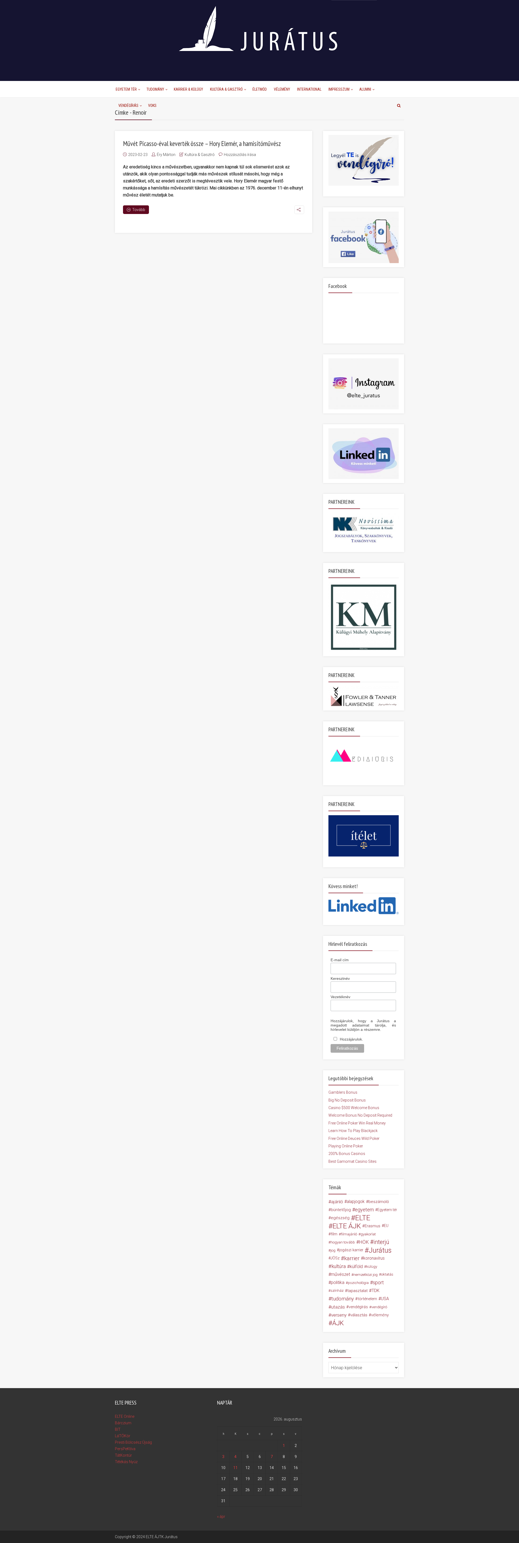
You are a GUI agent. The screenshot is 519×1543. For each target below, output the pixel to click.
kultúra (338, 1266)
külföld (356, 1266)
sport (378, 1282)
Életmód (259, 89)
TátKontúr (123, 1455)
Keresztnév (340, 978)
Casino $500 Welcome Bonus (353, 1108)
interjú (381, 1242)
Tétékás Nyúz (126, 1462)
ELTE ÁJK (346, 1226)
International (309, 89)
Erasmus (372, 1225)
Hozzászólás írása (240, 154)
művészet (340, 1274)
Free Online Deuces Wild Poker (354, 1138)
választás (358, 1315)
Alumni (365, 89)
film (334, 1234)
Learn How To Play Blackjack (353, 1131)
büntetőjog (341, 1209)
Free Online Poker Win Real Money (357, 1123)
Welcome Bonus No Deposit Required (360, 1115)
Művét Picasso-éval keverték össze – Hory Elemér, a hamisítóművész (202, 143)
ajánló (337, 1201)
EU (386, 1225)
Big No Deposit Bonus (347, 1100)
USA (385, 1298)
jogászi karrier (351, 1250)
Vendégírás (128, 105)
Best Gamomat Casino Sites (352, 1161)
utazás (338, 1307)
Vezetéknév (340, 997)
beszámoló (378, 1201)
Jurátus (380, 1250)
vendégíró (379, 1307)
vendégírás (358, 1306)
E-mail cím (340, 960)
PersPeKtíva (125, 1449)
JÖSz (335, 1258)
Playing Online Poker (345, 1146)
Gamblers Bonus (342, 1092)
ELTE (362, 1218)
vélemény (380, 1315)
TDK (376, 1290)
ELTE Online (124, 1416)
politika (337, 1282)
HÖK (364, 1242)
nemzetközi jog (366, 1274)
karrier (352, 1258)
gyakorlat (368, 1234)
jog (333, 1250)
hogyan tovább (343, 1242)
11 (235, 1468)
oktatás (387, 1274)
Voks (152, 105)
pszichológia (358, 1282)
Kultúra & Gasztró (226, 89)
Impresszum (339, 89)
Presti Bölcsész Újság (133, 1442)
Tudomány (155, 89)
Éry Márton (166, 154)
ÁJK (338, 1323)
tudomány (342, 1299)
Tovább (138, 210)
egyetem (364, 1209)
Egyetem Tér (126, 89)
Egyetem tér (387, 1210)
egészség (340, 1217)
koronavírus (374, 1258)
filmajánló (349, 1234)
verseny (339, 1315)
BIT (118, 1429)
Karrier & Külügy (188, 89)
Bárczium (123, 1423)
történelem (367, 1298)
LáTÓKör (122, 1436)
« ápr (221, 1516)
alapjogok (356, 1201)
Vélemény (282, 89)
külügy (371, 1266)
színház (337, 1291)
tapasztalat (357, 1290)
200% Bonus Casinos (346, 1153)
